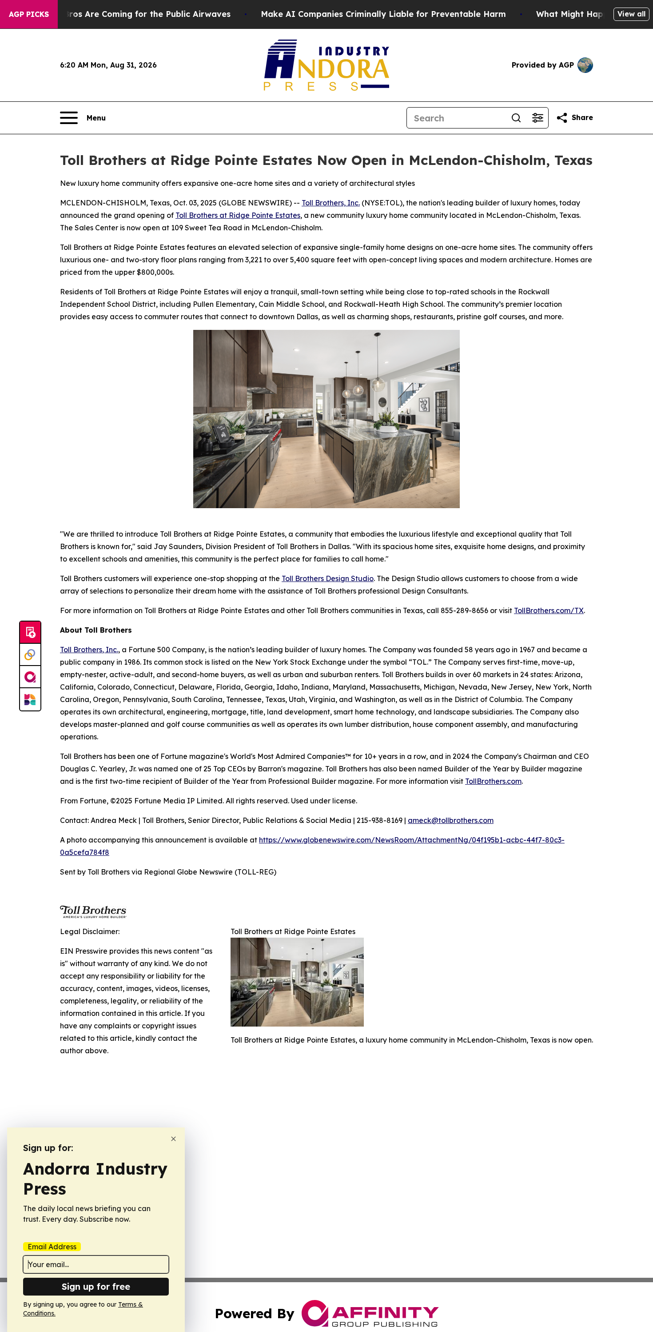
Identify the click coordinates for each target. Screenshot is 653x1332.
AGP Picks (29, 14)
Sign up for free (96, 1286)
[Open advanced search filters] (537, 118)
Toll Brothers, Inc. (331, 202)
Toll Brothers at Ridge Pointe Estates (237, 215)
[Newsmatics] (30, 699)
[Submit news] (30, 633)
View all (631, 13)
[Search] (516, 118)
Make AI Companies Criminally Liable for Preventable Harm (383, 14)
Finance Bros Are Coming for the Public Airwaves (130, 14)
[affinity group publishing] (30, 677)
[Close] (173, 1139)
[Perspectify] (30, 655)
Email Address (52, 1246)
